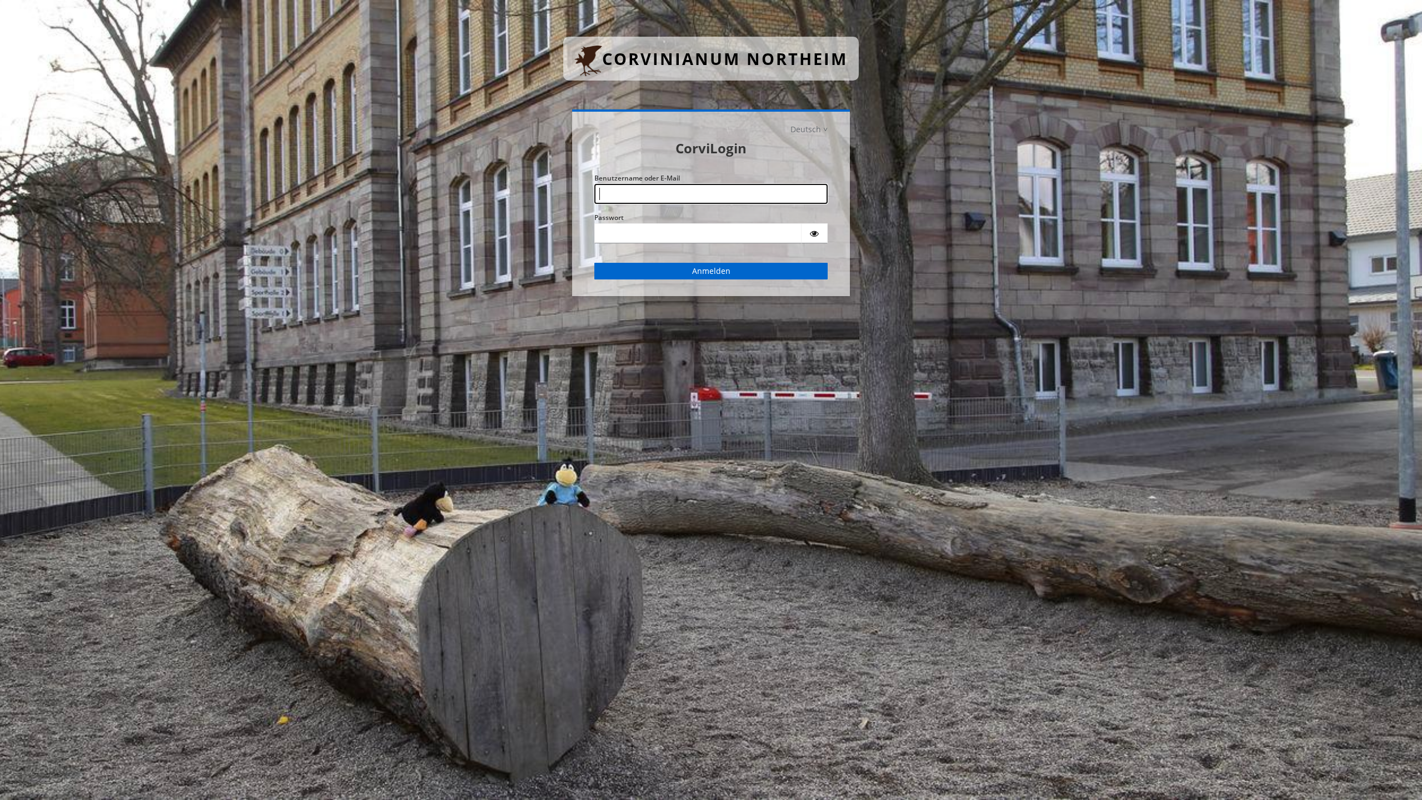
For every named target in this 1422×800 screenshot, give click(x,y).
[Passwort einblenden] (814, 233)
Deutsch (805, 129)
